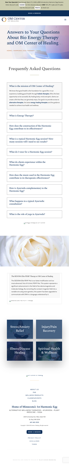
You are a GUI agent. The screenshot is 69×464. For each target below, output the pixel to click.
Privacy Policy (34, 438)
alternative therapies (16, 102)
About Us (34, 389)
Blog (34, 401)
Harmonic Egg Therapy (24, 50)
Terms (34, 444)
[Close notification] (66, 5)
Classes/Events (34, 398)
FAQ (34, 392)
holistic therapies (43, 94)
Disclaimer (34, 441)
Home (9, 50)
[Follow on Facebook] (32, 23)
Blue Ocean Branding (47, 460)
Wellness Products (34, 395)
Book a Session (34, 13)
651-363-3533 (34, 422)
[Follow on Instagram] (36, 23)
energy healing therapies (39, 102)
